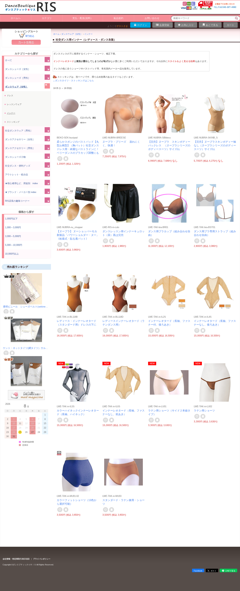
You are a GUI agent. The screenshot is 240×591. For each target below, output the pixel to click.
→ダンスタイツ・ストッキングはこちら (73, 80)
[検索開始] (236, 18)
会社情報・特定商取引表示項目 (16, 559)
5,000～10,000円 (13, 245)
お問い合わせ (152, 18)
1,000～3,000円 (13, 227)
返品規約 (118, 18)
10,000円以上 (12, 253)
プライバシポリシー (41, 559)
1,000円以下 (11, 218)
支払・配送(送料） (82, 18)
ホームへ (16, 18)
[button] (26, 276)
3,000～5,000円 (13, 236)
